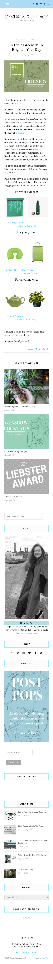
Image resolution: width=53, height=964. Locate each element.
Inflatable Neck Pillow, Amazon (20, 270)
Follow (26, 917)
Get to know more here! (26, 633)
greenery (20, 133)
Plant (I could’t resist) (27, 319)
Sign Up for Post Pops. (26, 952)
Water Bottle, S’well (27, 226)
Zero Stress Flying (25, 870)
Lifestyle (32, 40)
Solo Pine (45, 958)
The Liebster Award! (13, 497)
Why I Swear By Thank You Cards (32, 855)
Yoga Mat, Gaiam (14, 222)
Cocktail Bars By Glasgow (15, 452)
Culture (20, 40)
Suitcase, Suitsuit (30, 273)
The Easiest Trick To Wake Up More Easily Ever (33, 842)
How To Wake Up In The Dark (30, 826)
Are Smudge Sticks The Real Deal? (19, 407)
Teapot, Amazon (15, 316)
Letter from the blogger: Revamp (32, 812)
